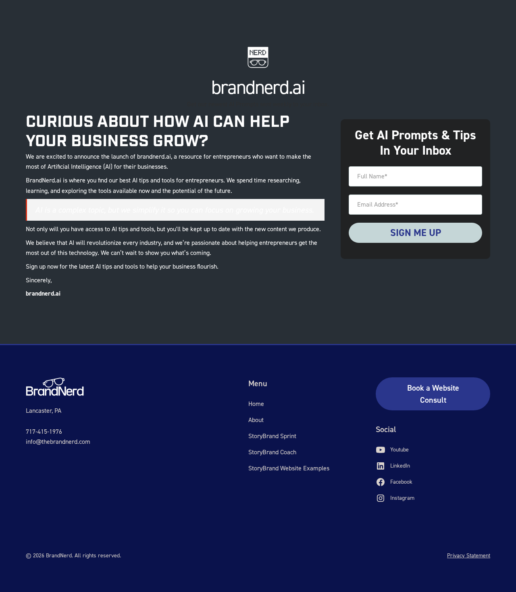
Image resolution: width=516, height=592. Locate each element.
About (256, 420)
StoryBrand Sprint (272, 436)
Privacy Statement (468, 555)
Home (256, 403)
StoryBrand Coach (272, 452)
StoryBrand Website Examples (288, 468)
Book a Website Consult (433, 394)
